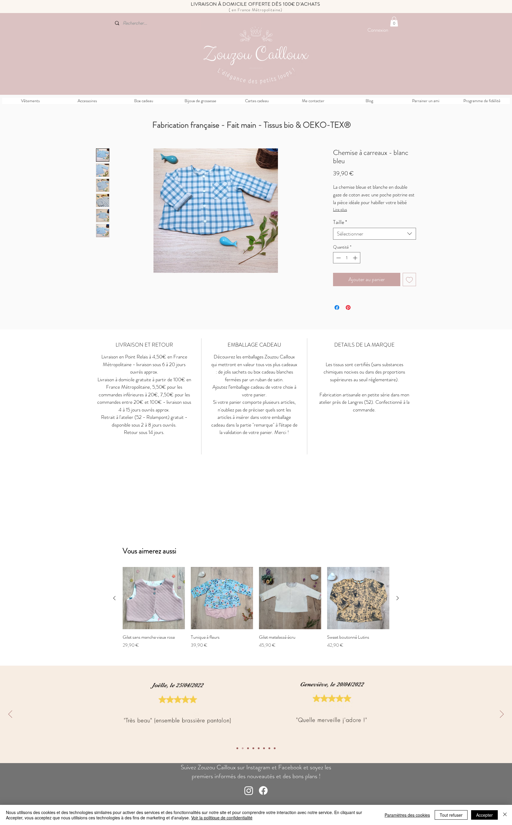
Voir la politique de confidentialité (221, 818)
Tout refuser (451, 815)
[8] (237, 748)
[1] (275, 748)
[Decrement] (338, 257)
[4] (259, 748)
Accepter (484, 815)
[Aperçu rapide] (154, 598)
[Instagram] (249, 790)
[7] (243, 748)
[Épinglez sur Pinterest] (348, 307)
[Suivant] (502, 714)
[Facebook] (263, 790)
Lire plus (340, 209)
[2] (269, 748)
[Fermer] (504, 815)
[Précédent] (10, 714)
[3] (264, 748)
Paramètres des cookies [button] (407, 815)
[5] (253, 748)
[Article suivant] (397, 598)
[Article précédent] (114, 598)
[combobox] (374, 234)
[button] (394, 21)
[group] (256, 608)
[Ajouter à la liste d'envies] (409, 279)
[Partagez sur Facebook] (336, 307)
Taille (340, 222)
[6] (248, 748)
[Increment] (356, 257)
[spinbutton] (347, 257)
